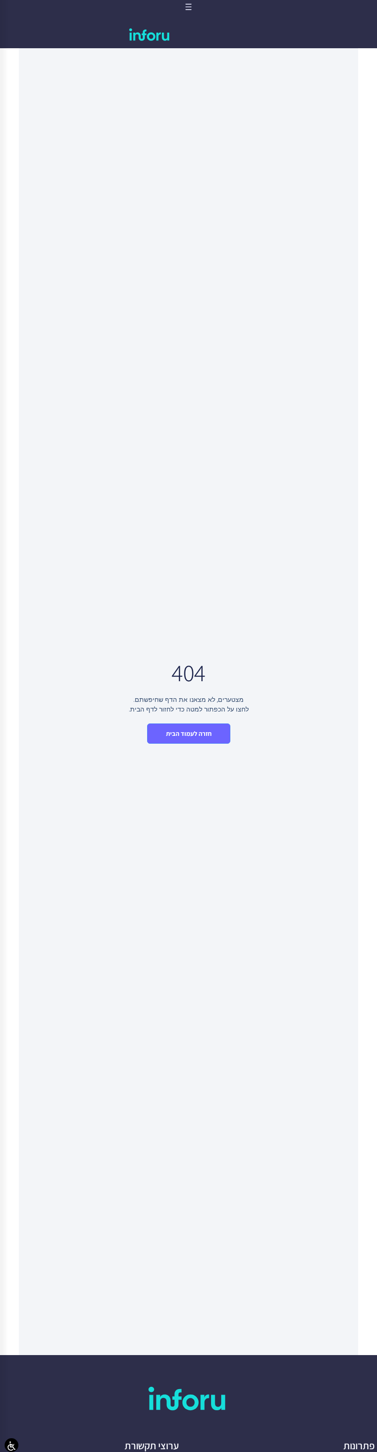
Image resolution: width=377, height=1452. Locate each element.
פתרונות (359, 1445)
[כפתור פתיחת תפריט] (188, 7)
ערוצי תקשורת (152, 1445)
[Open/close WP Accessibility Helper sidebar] (11, 1445)
